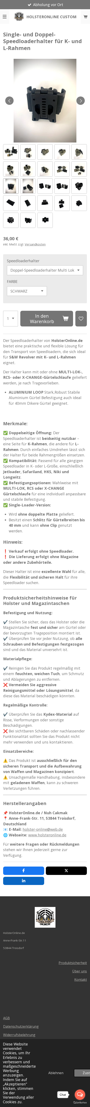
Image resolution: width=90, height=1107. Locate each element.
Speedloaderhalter (23, 260)
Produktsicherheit (73, 963)
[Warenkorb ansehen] (85, 16)
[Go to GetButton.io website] (80, 1102)
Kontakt (80, 979)
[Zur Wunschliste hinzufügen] (81, 318)
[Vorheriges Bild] (9, 100)
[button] (11, 152)
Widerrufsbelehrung (19, 1035)
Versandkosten (35, 244)
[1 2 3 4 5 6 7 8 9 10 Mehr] (10, 318)
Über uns (79, 971)
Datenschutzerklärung (21, 1026)
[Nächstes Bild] (80, 100)
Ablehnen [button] (55, 1073)
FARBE (12, 281)
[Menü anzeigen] (4, 16)
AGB (6, 1018)
